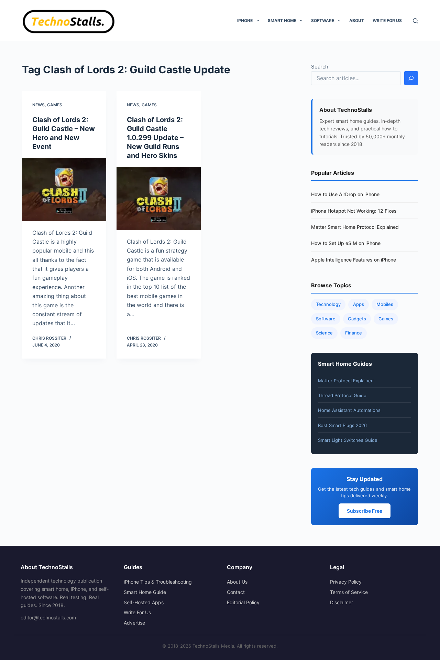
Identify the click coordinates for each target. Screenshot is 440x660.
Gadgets (357, 318)
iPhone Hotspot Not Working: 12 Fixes (354, 211)
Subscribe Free (364, 511)
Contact (236, 592)
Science (324, 333)
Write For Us (387, 20)
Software (322, 20)
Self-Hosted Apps (144, 602)
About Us (237, 582)
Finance (353, 333)
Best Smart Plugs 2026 (342, 425)
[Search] (415, 20)
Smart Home (282, 20)
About (356, 20)
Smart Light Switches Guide (347, 440)
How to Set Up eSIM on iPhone (346, 243)
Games (54, 104)
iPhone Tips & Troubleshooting (158, 582)
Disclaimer (341, 602)
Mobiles (384, 304)
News (38, 104)
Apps (358, 304)
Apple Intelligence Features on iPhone (353, 260)
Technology (328, 304)
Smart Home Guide (145, 592)
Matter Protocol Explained (346, 380)
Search (319, 66)
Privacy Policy (346, 582)
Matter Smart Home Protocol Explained (355, 227)
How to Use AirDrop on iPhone (345, 194)
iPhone (245, 20)
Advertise (134, 623)
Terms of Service (349, 592)
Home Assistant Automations (349, 410)
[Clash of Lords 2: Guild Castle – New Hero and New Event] (64, 189)
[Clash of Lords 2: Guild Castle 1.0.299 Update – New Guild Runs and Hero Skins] (159, 198)
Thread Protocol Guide (342, 395)
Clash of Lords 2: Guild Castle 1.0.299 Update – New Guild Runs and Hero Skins (155, 138)
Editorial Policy (243, 602)
